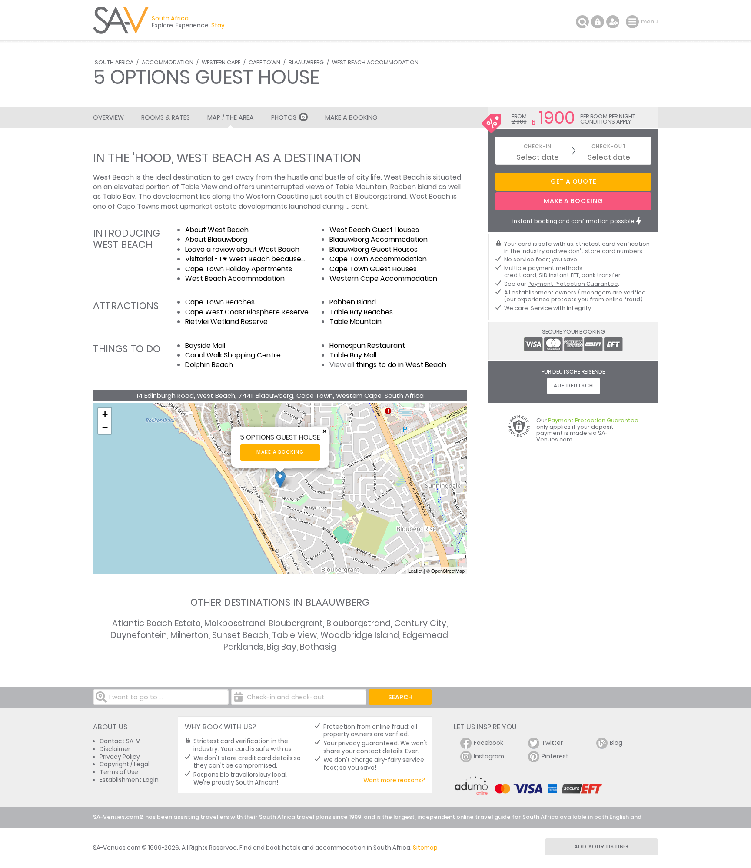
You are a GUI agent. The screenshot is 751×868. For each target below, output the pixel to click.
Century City (420, 623)
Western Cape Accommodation (383, 279)
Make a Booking (351, 117)
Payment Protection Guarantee (573, 283)
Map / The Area (230, 117)
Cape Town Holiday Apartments (238, 269)
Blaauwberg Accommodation (378, 239)
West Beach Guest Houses (374, 230)
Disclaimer (115, 749)
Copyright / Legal (125, 764)
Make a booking (280, 452)
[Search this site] (582, 21)
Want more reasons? (394, 780)
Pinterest (555, 756)
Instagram (489, 756)
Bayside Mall (205, 346)
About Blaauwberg (216, 239)
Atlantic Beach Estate (156, 623)
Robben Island (352, 302)
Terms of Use (119, 772)
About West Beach (217, 230)
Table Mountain (355, 322)
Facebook (488, 743)
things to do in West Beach (401, 365)
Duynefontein (138, 635)
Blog (616, 743)
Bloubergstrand (358, 623)
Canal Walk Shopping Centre (233, 355)
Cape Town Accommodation (378, 259)
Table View (294, 635)
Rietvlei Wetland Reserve (226, 322)
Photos (283, 117)
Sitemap (425, 848)
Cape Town (264, 62)
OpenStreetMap (448, 570)
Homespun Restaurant (367, 346)
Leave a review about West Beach (242, 249)
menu (633, 21)
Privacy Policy (120, 757)
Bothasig (318, 647)
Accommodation (167, 62)
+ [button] (105, 414)
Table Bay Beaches (361, 312)
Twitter (552, 743)
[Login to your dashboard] (597, 21)
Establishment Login (129, 780)
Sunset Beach (240, 635)
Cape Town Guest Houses (373, 269)
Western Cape (221, 62)
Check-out (608, 147)
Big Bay (281, 647)
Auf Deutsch (573, 385)
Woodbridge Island (359, 635)
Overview (108, 117)
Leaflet (415, 570)
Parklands (243, 647)
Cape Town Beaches (220, 302)
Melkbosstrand (234, 623)
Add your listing (601, 846)
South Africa (114, 62)
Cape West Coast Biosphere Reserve (247, 312)
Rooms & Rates (165, 117)
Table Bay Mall (352, 355)
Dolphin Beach (209, 365)
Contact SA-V (120, 741)
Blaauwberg (306, 62)
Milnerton (189, 635)
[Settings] (612, 21)
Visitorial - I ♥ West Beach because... (245, 259)
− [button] (105, 427)
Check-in (538, 147)
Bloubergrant (296, 623)
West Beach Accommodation (375, 62)
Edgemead (425, 635)
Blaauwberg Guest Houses (373, 249)
